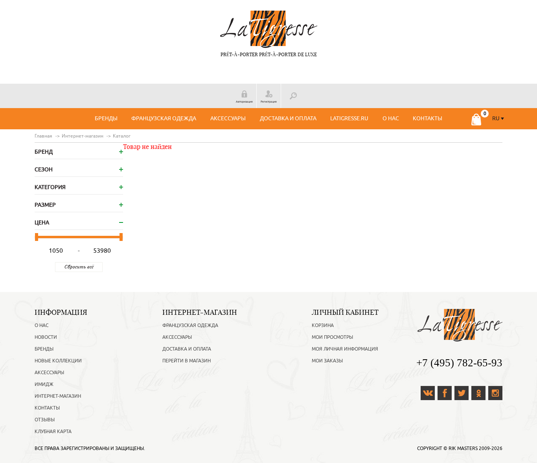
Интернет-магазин (58, 396)
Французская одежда (163, 118)
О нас (391, 118)
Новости (46, 337)
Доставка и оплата (288, 118)
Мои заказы (327, 361)
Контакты (427, 118)
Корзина (323, 325)
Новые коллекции (58, 361)
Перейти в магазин (186, 361)
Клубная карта (53, 431)
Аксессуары (228, 118)
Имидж (44, 384)
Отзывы (45, 420)
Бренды (106, 118)
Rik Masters (463, 448)
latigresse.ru (349, 118)
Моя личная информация (345, 349)
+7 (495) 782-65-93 (459, 363)
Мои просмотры (332, 337)
